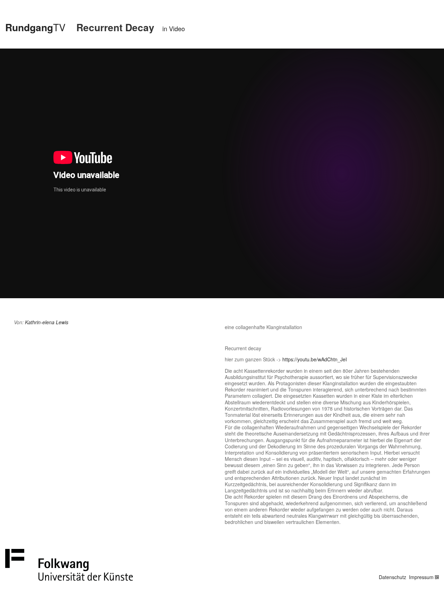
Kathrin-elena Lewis (46, 322)
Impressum (421, 577)
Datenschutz (392, 577)
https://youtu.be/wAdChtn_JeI (314, 359)
